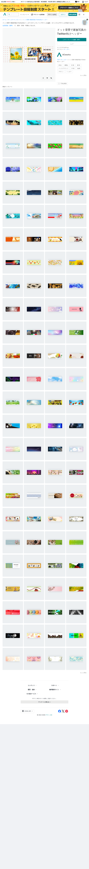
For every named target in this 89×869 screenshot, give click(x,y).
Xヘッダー (67, 49)
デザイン (61, 71)
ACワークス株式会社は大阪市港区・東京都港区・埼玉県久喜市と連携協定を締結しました (45, 1)
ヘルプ (86, 1)
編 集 (78, 68)
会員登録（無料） (8, 25)
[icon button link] (79, 14)
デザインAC (49, 715)
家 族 (60, 65)
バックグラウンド (63, 68)
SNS (78, 1)
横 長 (78, 65)
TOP (58, 59)
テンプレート (24, 14)
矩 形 (72, 65)
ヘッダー (69, 71)
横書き (66, 65)
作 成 (73, 68)
